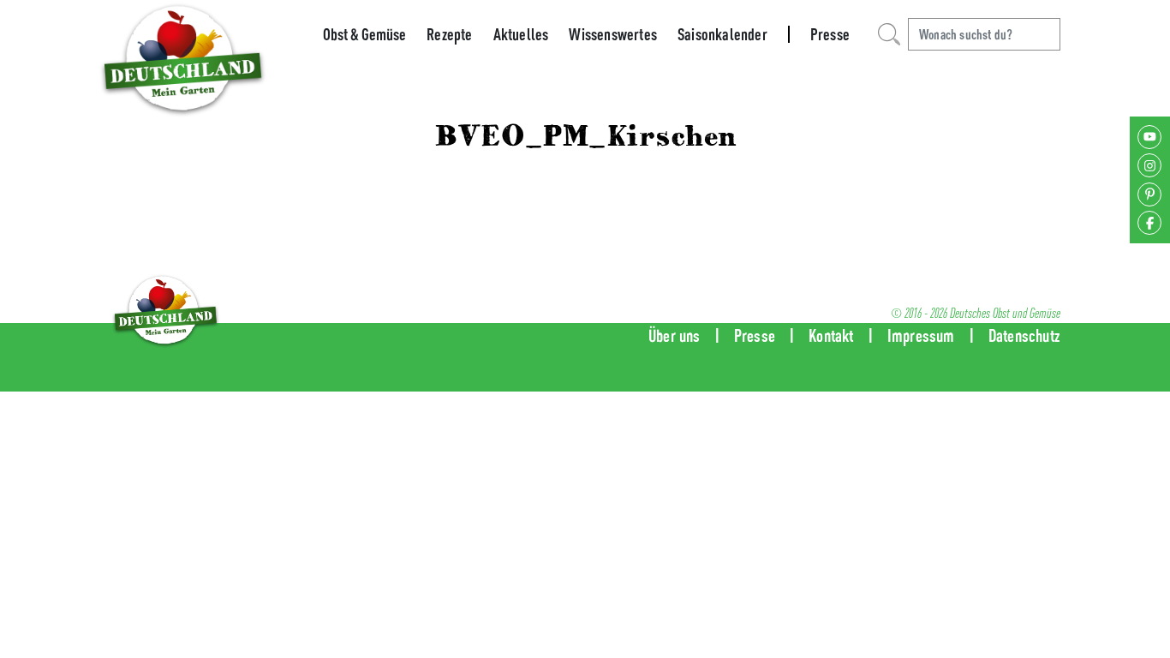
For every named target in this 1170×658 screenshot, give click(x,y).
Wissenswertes (613, 34)
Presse (830, 34)
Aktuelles (521, 34)
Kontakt (831, 335)
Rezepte (449, 34)
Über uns (674, 335)
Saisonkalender (722, 34)
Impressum (921, 335)
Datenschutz (1024, 335)
